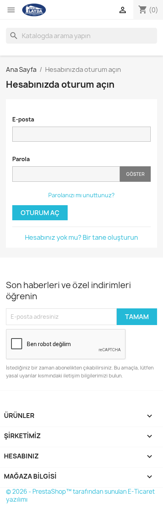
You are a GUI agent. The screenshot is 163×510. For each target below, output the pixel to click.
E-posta (23, 119)
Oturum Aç (40, 212)
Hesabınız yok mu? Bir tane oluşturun (81, 237)
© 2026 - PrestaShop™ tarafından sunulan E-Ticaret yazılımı (80, 495)
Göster (135, 174)
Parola (21, 159)
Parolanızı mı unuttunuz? (81, 195)
